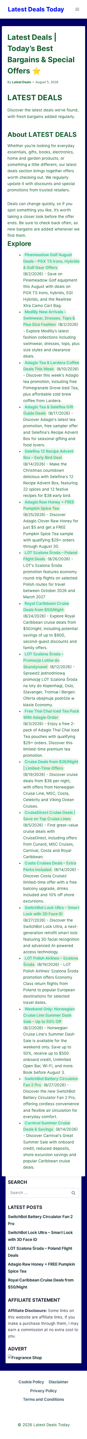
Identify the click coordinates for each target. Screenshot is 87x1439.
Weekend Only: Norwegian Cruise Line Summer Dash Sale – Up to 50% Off (49, 1015)
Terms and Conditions (43, 1399)
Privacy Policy (43, 1390)
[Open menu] (77, 9)
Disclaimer (58, 1382)
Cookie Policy (31, 1382)
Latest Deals (21, 82)
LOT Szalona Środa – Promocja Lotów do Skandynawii (43, 660)
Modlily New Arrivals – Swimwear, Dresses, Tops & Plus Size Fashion (49, 318)
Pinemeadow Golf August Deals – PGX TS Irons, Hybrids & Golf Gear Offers (51, 261)
